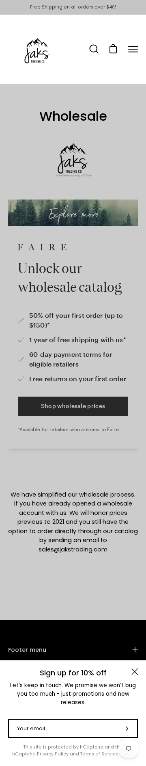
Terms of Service (99, 754)
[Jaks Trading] (36, 49)
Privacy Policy (53, 754)
